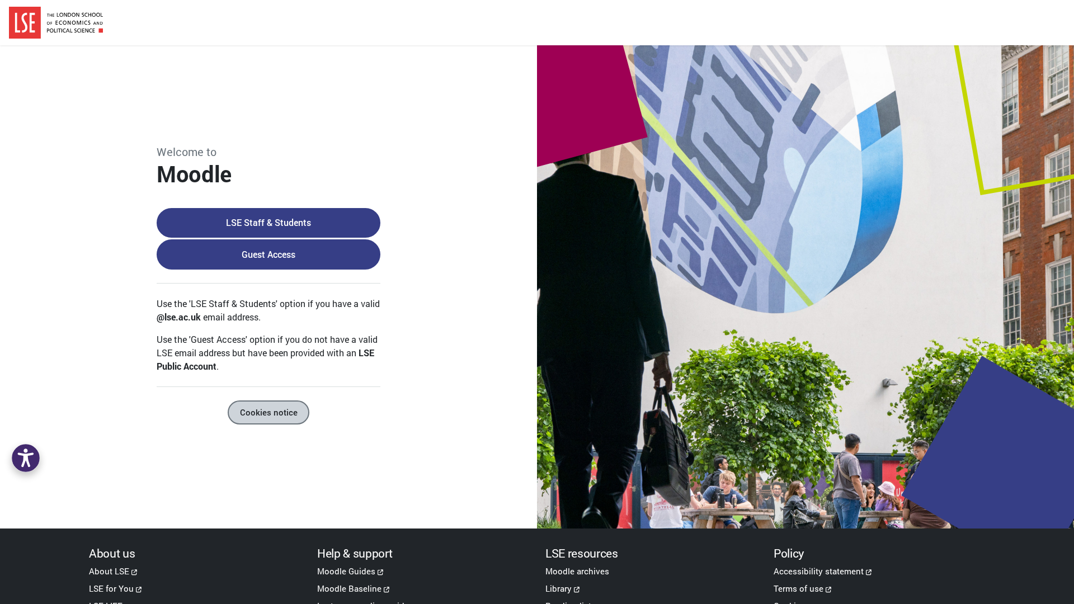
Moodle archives (577, 571)
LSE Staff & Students (268, 222)
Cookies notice (269, 412)
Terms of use (798, 588)
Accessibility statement (819, 571)
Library (558, 588)
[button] (26, 458)
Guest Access (268, 254)
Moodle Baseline (349, 588)
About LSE (109, 571)
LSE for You (111, 588)
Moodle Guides (346, 571)
